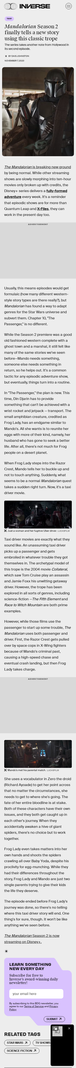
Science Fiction (19, 1051)
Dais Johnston (20, 56)
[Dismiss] (69, 1028)
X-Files (43, 209)
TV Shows (42, 1043)
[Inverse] (35, 6)
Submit (52, 1019)
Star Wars (15, 1043)
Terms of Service (34, 1006)
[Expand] (55, 1028)
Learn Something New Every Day (30, 965)
